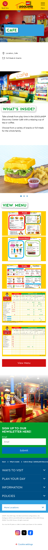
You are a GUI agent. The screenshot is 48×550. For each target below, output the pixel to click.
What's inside (14, 462)
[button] (21, 196)
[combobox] (24, 507)
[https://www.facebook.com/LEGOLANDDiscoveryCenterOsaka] (30, 532)
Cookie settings (25, 544)
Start (4, 462)
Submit (24, 450)
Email (4, 437)
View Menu (24, 362)
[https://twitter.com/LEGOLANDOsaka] (24, 532)
